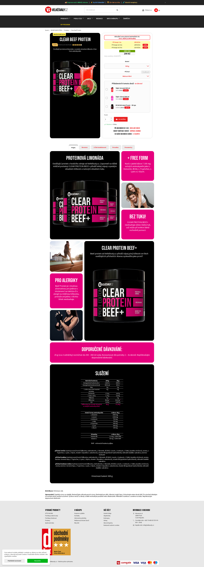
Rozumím (37, 561)
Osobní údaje (107, 513)
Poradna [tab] (115, 147)
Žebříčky (126, 19)
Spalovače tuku (49, 523)
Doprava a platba (79, 513)
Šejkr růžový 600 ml (122, 97)
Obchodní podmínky (80, 518)
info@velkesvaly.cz (148, 525)
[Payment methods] (137, 562)
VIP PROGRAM (65, 25)
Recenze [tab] (85, 147)
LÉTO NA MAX (49, 513)
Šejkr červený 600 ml (123, 88)
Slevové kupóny (108, 523)
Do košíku (121, 119)
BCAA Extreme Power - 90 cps (126, 105)
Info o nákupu (112, 19)
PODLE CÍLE (78, 19)
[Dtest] (56, 542)
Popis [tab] (73, 148)
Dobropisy (107, 518)
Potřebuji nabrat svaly (51, 516)
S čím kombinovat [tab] (100, 147)
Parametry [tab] (128, 147)
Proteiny (47, 520)
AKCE (89, 19)
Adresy (105, 520)
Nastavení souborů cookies (111, 525)
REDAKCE (99, 19)
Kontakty (77, 516)
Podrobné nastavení (14, 561)
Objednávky (107, 516)
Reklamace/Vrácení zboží (81, 520)
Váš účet (107, 510)
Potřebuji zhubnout (51, 518)
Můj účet (76, 523)
